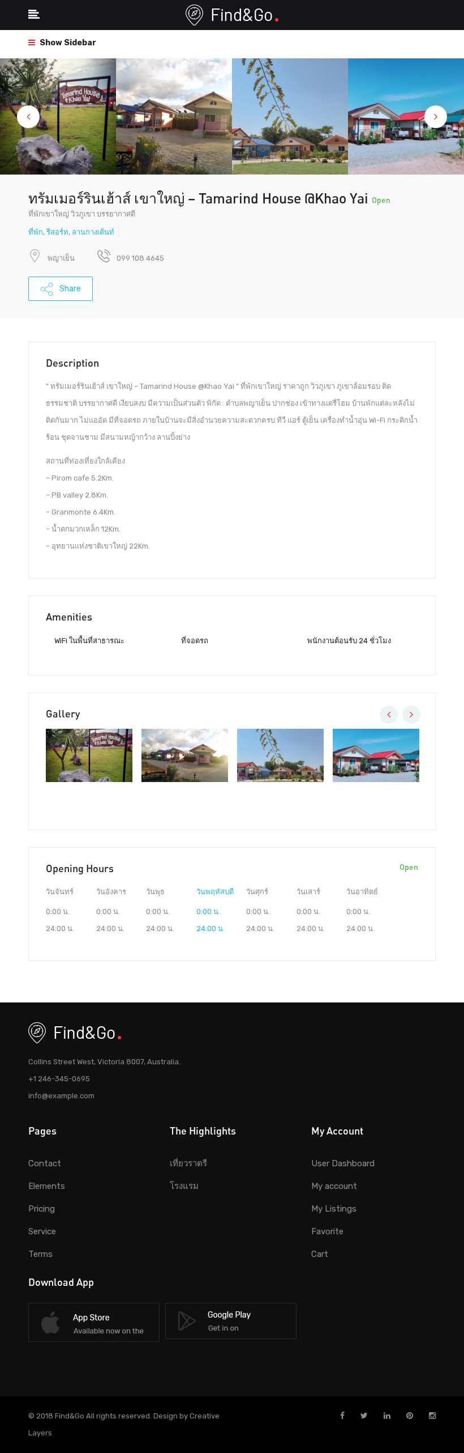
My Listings (333, 1209)
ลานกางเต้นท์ (93, 232)
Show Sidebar (67, 43)
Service (42, 1231)
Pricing (41, 1209)
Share (69, 289)
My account (334, 1186)
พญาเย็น (61, 258)
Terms (40, 1254)
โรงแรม (184, 1186)
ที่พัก (35, 232)
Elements (46, 1186)
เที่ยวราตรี (188, 1163)
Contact (44, 1163)
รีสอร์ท (57, 232)
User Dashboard (343, 1163)
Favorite (327, 1231)
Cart (319, 1254)
